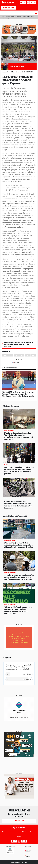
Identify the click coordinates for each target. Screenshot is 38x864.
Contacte (12, 831)
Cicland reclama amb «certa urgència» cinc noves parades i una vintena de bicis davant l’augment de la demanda (18, 504)
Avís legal (19, 836)
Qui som (4, 831)
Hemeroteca (33, 831)
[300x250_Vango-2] (19, 756)
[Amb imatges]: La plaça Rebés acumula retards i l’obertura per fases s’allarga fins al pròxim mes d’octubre (18, 545)
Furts (26, 344)
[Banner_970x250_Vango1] (19, 33)
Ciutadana (29, 342)
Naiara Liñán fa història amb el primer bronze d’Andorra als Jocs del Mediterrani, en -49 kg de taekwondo (18, 394)
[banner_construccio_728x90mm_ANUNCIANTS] (19, 364)
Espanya (21, 344)
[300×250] (19, 649)
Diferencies (14, 344)
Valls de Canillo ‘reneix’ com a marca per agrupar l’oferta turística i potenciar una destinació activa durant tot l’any (18, 610)
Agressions (15, 342)
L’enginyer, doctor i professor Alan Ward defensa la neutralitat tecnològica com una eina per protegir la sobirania (19, 436)
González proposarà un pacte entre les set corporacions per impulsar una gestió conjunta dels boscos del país (19, 577)
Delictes (7, 344)
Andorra (22, 342)
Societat (8, 16)
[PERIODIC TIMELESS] (19, 721)
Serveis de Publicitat (22, 831)
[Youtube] (31, 2)
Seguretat (7, 346)
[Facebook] (21, 2)
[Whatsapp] (34, 2)
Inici (3, 16)
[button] (32, 7)
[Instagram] (28, 2)
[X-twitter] (24, 2)
